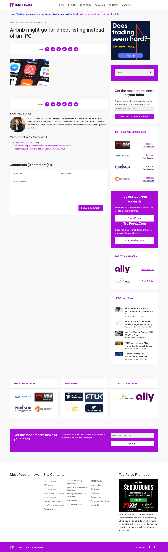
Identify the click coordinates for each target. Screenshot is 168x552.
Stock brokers (49, 497)
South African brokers (53, 501)
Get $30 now (134, 218)
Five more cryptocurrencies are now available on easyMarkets (43, 145)
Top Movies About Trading (27, 142)
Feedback (95, 493)
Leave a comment (90, 208)
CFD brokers (48, 485)
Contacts (113, 5)
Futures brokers (50, 489)
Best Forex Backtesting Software (77, 488)
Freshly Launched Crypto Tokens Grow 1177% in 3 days (40, 148)
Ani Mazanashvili (25, 22)
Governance (96, 497)
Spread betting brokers (53, 493)
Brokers (72, 5)
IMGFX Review (97, 481)
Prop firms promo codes (53, 505)
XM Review (72, 500)
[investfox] (130, 41)
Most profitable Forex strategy (76, 495)
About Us (126, 5)
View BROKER (147, 269)
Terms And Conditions (100, 501)
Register (150, 144)
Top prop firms (49, 509)
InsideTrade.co (36, 547)
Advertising (96, 485)
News (61, 5)
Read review (148, 147)
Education (100, 5)
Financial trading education (74, 482)
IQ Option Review (74, 504)
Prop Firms (85, 5)
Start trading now (134, 240)
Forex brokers (49, 481)
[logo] (21, 5)
